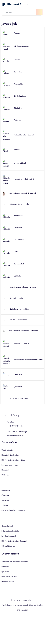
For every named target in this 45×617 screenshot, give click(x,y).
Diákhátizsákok (20, 96)
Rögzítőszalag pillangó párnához (23, 287)
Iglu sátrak (18, 386)
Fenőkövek (18, 374)
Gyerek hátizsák (16, 298)
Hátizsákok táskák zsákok (24, 179)
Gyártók (16, 605)
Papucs (17, 33)
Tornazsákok (19, 264)
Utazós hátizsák (20, 163)
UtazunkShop (17, 4)
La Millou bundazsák (18, 320)
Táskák (17, 149)
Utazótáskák (19, 239)
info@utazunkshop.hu (15, 435)
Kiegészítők (18, 84)
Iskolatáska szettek (21, 46)
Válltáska (17, 276)
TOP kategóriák (22, 610)
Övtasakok (18, 252)
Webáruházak (7, 605)
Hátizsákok (18, 215)
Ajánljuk (40, 605)
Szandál (17, 60)
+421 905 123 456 (15, 426)
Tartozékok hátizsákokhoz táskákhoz (28, 359)
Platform (17, 120)
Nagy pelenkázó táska (19, 398)
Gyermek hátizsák (8, 581)
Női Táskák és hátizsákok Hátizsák (22, 193)
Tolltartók (18, 72)
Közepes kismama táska (19, 204)
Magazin (32, 605)
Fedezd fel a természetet (24, 135)
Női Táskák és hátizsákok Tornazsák (23, 330)
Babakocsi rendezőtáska (20, 309)
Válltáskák (18, 227)
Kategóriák (24, 605)
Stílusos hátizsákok (21, 343)
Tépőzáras (18, 108)
